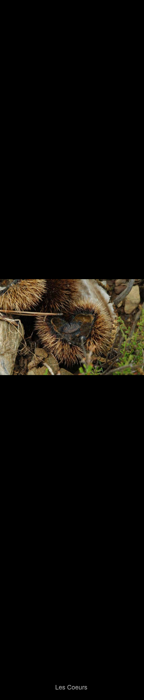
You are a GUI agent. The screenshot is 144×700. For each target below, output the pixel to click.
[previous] (12, 339)
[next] (132, 339)
